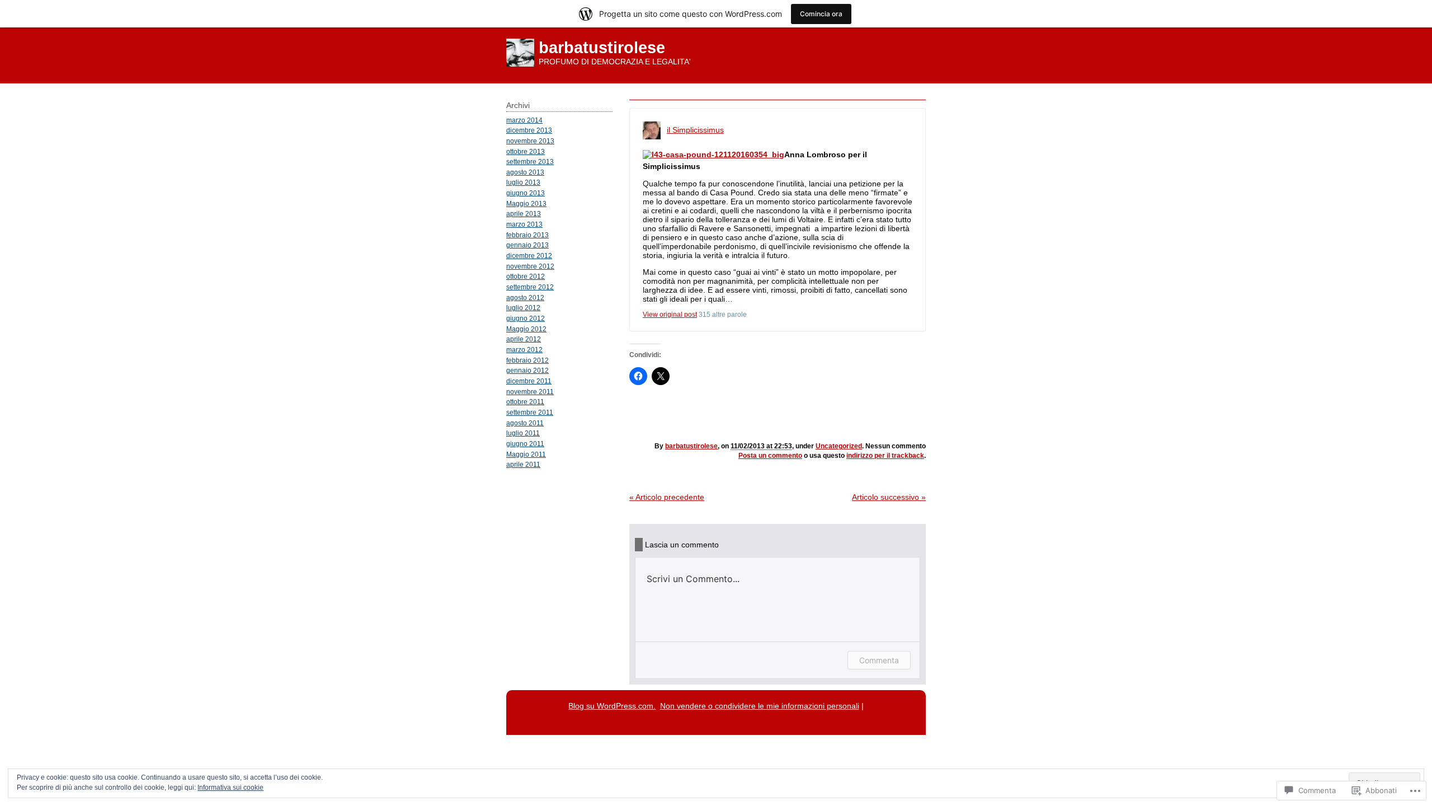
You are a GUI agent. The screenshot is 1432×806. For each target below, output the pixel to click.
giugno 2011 (525, 443)
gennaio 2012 (527, 370)
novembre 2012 (530, 266)
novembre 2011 (530, 391)
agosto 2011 (525, 423)
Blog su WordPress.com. (612, 705)
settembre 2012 (530, 286)
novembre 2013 (530, 140)
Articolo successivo (889, 497)
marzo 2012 (524, 349)
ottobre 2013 (525, 151)
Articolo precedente (666, 497)
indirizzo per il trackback (885, 455)
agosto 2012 (525, 297)
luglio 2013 (523, 182)
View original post (670, 314)
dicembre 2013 (529, 130)
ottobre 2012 (525, 276)
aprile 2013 (523, 213)
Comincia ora (821, 14)
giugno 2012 (525, 318)
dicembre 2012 (529, 255)
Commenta (879, 660)
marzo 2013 (524, 224)
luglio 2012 (523, 307)
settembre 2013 (530, 161)
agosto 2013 (525, 172)
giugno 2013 (525, 192)
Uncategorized (839, 446)
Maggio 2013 (526, 203)
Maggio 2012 (526, 328)
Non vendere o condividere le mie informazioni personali (759, 705)
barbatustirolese (602, 48)
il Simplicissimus (695, 129)
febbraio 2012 (527, 360)
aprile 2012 (523, 339)
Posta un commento (770, 455)
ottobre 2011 (525, 401)
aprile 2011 (523, 464)
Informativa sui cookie (230, 787)
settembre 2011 (529, 412)
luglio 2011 (523, 433)
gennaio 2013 (527, 245)
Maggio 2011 (526, 454)
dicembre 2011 (529, 381)
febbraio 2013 (527, 234)
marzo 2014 (524, 120)
